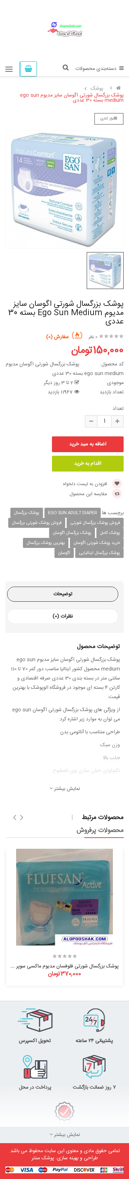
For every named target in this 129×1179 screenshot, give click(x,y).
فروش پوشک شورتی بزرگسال (37, 522)
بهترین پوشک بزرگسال (46, 542)
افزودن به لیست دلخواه (86, 484)
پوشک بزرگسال (26, 512)
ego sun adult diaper (72, 512)
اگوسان (64, 553)
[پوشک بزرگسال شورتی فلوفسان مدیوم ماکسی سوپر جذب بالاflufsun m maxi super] (64, 897)
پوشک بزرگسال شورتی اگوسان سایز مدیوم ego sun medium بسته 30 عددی (72, 98)
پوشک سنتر (43, 1158)
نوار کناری (107, 119)
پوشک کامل (110, 532)
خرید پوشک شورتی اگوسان (96, 542)
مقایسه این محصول (89, 494)
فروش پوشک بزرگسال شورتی (95, 522)
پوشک (97, 88)
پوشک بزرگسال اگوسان (72, 532)
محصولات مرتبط (103, 817)
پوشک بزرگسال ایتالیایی (99, 553)
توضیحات (62, 594)
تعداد (118, 408)
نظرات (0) (63, 616)
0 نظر (93, 337)
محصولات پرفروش (100, 830)
